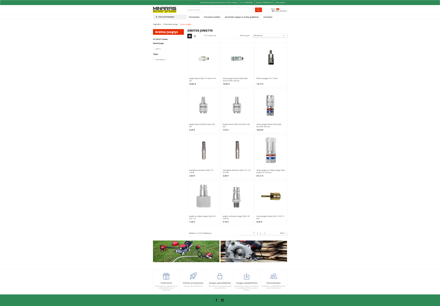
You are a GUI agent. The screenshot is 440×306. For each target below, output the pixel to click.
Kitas (283, 233)
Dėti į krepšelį (204, 85)
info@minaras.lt (268, 2)
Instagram (222, 300)
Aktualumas (269, 35)
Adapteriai (160, 60)
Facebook (216, 300)
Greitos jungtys (166, 32)
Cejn (158, 49)
